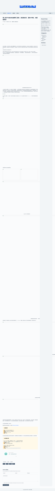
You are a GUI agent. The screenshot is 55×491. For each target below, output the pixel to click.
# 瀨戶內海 (4, 461)
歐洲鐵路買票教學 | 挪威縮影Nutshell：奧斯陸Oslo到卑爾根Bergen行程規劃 (45, 28)
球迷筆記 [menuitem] (17, 13)
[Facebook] (49, 13)
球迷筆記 (42, 40)
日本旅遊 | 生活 (16, 21)
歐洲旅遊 (42, 38)
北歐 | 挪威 (43, 39)
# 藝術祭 (11, 461)
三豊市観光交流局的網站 (15, 425)
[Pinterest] (10, 464)
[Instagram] (50, 13)
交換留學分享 (44, 36)
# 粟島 (8, 461)
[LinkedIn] (13, 464)
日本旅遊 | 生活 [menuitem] (9, 13)
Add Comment (5, 475)
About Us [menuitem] (4, 13)
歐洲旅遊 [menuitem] (14, 13)
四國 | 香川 (13, 21)
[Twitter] (7, 464)
